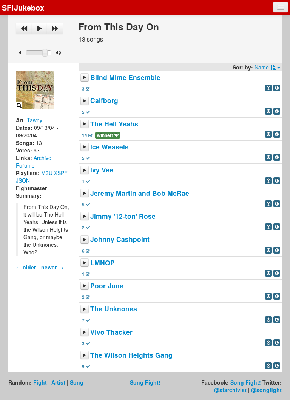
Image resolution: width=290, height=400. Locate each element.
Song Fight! (145, 382)
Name (262, 67)
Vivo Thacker (111, 332)
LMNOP (102, 262)
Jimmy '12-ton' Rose (123, 216)
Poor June (106, 285)
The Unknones (113, 309)
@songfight (266, 390)
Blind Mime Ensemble (125, 77)
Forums (25, 165)
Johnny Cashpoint (120, 239)
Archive (42, 158)
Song (76, 382)
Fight (40, 382)
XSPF (61, 173)
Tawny (34, 120)
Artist (58, 382)
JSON (23, 180)
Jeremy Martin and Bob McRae (139, 193)
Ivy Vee (101, 170)
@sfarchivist (230, 390)
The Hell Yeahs (114, 123)
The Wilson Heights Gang (131, 355)
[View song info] (276, 88)
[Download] (268, 88)
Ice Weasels (109, 146)
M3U (46, 173)
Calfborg (104, 100)
